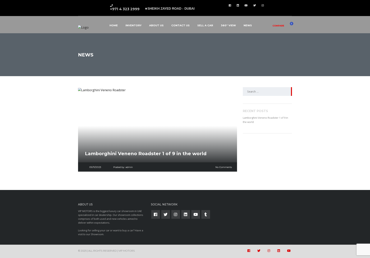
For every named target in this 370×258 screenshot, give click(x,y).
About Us (156, 25)
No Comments (223, 167)
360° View (228, 25)
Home (113, 25)
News (248, 25)
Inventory (133, 25)
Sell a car (205, 25)
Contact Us (180, 25)
